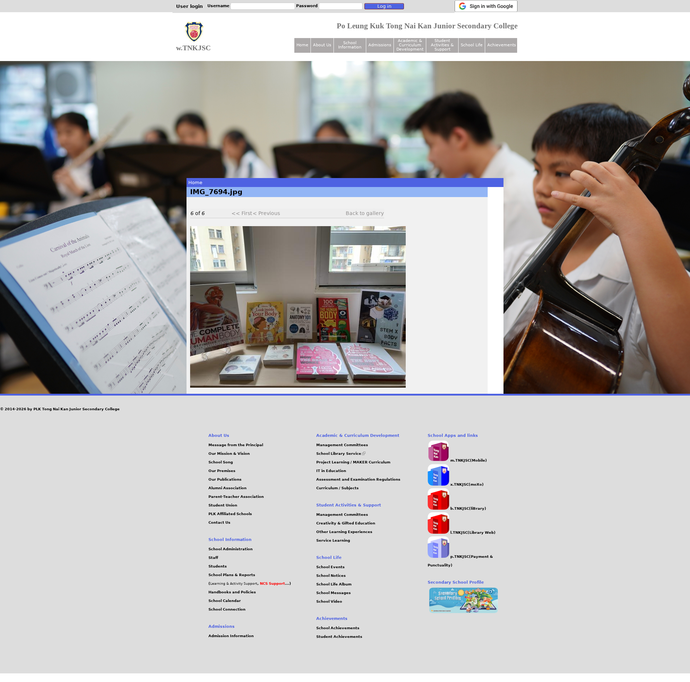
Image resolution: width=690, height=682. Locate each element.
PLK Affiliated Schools (230, 514)
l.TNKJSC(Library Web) (472, 532)
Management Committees (342, 445)
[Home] (194, 32)
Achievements (501, 45)
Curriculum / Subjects (337, 488)
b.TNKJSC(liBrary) (467, 508)
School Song (220, 462)
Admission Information (231, 636)
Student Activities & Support (442, 45)
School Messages (333, 593)
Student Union (222, 505)
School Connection (226, 609)
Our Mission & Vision (229, 454)
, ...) (274, 583)
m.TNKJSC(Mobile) (468, 460)
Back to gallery (365, 213)
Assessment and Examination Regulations (358, 479)
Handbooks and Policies (232, 592)
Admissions (379, 45)
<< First (241, 213)
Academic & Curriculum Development (409, 45)
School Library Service (340, 454)
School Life (472, 45)
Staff (213, 558)
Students (217, 566)
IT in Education (331, 471)
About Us (322, 45)
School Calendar (224, 601)
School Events (330, 567)
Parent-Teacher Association (236, 497)
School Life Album (333, 584)
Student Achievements (339, 637)
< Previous (266, 213)
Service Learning (333, 540)
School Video (329, 601)
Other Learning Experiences (344, 532)
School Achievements (337, 628)
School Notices (331, 576)
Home (195, 182)
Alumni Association (227, 488)
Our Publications (225, 479)
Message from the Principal (235, 445)
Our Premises (221, 471)
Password (307, 6)
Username (218, 6)
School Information (350, 45)
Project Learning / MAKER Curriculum (353, 462)
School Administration (230, 549)
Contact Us (219, 522)
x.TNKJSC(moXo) (466, 484)
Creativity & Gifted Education (345, 523)
